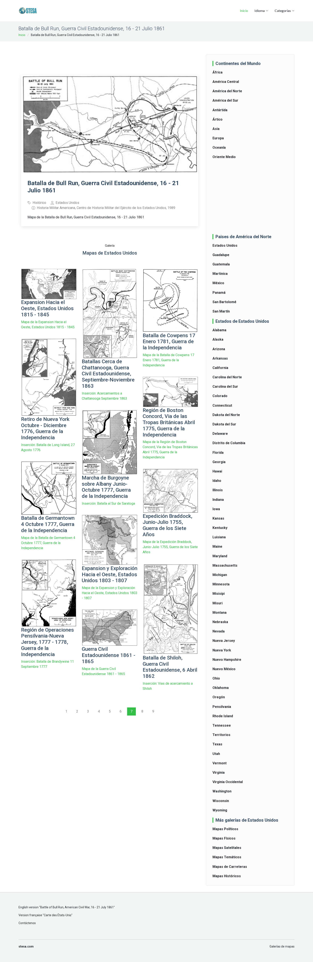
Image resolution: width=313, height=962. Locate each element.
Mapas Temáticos (226, 857)
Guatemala (221, 264)
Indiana (218, 500)
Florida (218, 453)
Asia (216, 129)
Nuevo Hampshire (226, 660)
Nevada (218, 631)
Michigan (219, 575)
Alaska (217, 339)
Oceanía (219, 147)
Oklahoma (220, 688)
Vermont (219, 763)
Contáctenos (27, 923)
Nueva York (221, 650)
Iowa (216, 509)
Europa (218, 138)
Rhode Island (222, 716)
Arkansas (220, 358)
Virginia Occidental (227, 782)
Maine (217, 546)
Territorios (221, 735)
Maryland (219, 556)
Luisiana (219, 537)
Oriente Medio (224, 157)
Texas (217, 744)
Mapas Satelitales (226, 848)
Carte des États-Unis (57, 915)
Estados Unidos (224, 245)
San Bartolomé (224, 302)
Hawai (217, 471)
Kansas (218, 518)
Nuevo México (223, 669)
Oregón (218, 697)
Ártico (217, 119)
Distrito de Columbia (228, 443)
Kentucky (219, 528)
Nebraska (220, 622)
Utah (216, 754)
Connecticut (222, 405)
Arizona (218, 349)
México (218, 283)
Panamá (218, 293)
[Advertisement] (109, 55)
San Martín (221, 311)
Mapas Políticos (225, 829)
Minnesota (221, 584)
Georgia (218, 462)
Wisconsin (220, 801)
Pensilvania (221, 707)
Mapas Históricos (226, 876)
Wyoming (219, 810)
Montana (219, 613)
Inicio (244, 11)
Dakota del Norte (226, 415)
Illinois (217, 490)
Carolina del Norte (227, 377)
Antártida (219, 110)
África (217, 72)
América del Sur (225, 100)
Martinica (220, 274)
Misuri (217, 603)
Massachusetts (224, 565)
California (220, 368)
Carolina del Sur (225, 387)
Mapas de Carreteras (229, 867)
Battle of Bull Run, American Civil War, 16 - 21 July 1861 (77, 907)
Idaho (216, 481)
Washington (221, 791)
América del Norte (227, 91)
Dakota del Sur (224, 424)
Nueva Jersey (223, 641)
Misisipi (218, 594)
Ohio (216, 678)
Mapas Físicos (223, 838)
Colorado (219, 396)
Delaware (220, 434)
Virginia (218, 772)
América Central (225, 82)
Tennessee (221, 725)
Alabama (219, 330)
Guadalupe (220, 255)
